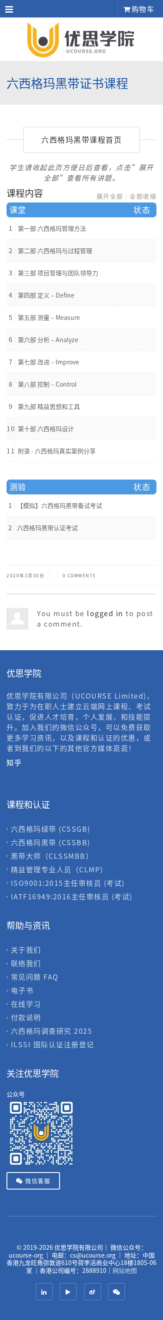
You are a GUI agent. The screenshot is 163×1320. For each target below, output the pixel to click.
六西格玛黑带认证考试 (47, 527)
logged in (105, 613)
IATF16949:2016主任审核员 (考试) (72, 896)
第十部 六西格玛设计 (46, 428)
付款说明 (26, 1017)
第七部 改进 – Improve (48, 361)
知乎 (15, 762)
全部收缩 (143, 196)
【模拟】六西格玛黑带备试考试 (59, 505)
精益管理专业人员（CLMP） (59, 869)
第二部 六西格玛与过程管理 (55, 250)
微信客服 (37, 1180)
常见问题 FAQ (35, 976)
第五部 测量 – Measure (49, 317)
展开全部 (109, 196)
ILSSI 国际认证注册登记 (52, 1044)
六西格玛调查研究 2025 (52, 1030)
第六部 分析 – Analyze (48, 339)
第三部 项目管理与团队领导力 (58, 272)
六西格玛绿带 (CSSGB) (50, 828)
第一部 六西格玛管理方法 (52, 228)
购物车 (141, 8)
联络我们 (26, 963)
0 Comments (79, 575)
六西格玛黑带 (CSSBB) (50, 842)
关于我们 (26, 949)
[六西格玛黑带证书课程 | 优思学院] (81, 39)
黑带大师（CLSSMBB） (52, 855)
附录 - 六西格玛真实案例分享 (57, 450)
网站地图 (125, 1270)
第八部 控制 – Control (47, 384)
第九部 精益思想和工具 (49, 406)
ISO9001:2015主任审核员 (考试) (68, 883)
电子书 (22, 990)
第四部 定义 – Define (46, 295)
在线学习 (26, 1003)
